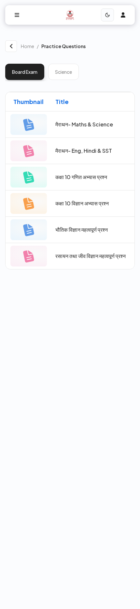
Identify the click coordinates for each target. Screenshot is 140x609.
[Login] (123, 14)
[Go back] (11, 46)
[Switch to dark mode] (107, 14)
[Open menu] (16, 14)
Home (27, 46)
